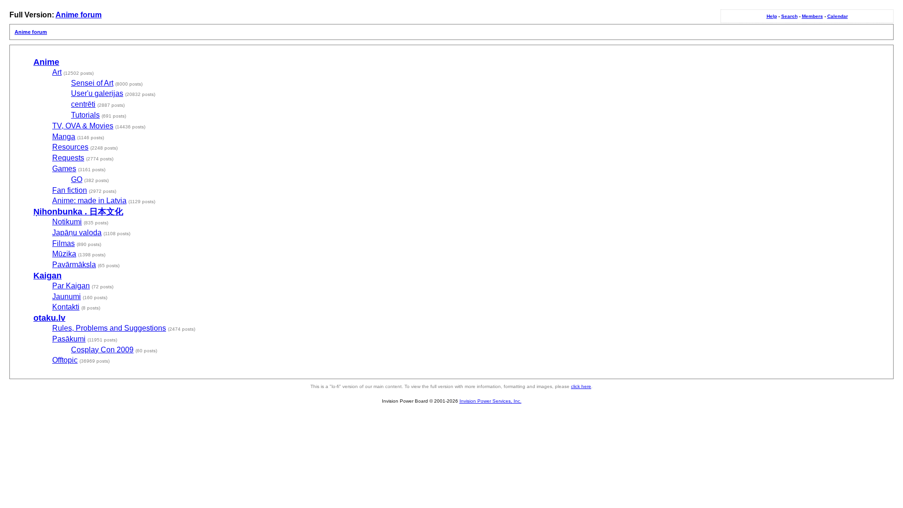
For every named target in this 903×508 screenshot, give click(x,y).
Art (57, 72)
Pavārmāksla (74, 265)
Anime (46, 62)
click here (581, 386)
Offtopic (65, 360)
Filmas (63, 243)
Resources (70, 147)
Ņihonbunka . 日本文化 (78, 211)
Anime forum (78, 15)
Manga (63, 137)
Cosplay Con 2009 (102, 350)
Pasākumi (69, 339)
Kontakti (65, 307)
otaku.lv (49, 318)
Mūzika (64, 254)
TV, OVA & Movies (82, 126)
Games (64, 169)
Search (789, 16)
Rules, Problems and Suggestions (109, 328)
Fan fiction (69, 190)
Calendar (837, 16)
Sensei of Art (92, 83)
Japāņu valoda (77, 233)
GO (76, 179)
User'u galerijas (97, 93)
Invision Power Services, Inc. (490, 401)
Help (772, 16)
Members (812, 16)
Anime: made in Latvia (89, 201)
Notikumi (67, 222)
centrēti (83, 104)
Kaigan (47, 275)
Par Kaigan (71, 286)
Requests (68, 158)
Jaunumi (66, 297)
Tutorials (85, 115)
